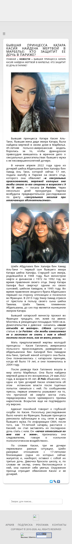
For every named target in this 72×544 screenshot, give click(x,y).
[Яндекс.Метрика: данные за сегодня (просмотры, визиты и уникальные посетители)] (28, 535)
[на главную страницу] (36, 10)
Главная (11, 59)
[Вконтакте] (36, 519)
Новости (24, 59)
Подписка (25, 524)
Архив (10, 524)
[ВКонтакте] (58, 480)
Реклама (42, 524)
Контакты (59, 524)
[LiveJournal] (55, 480)
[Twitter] (51, 480)
